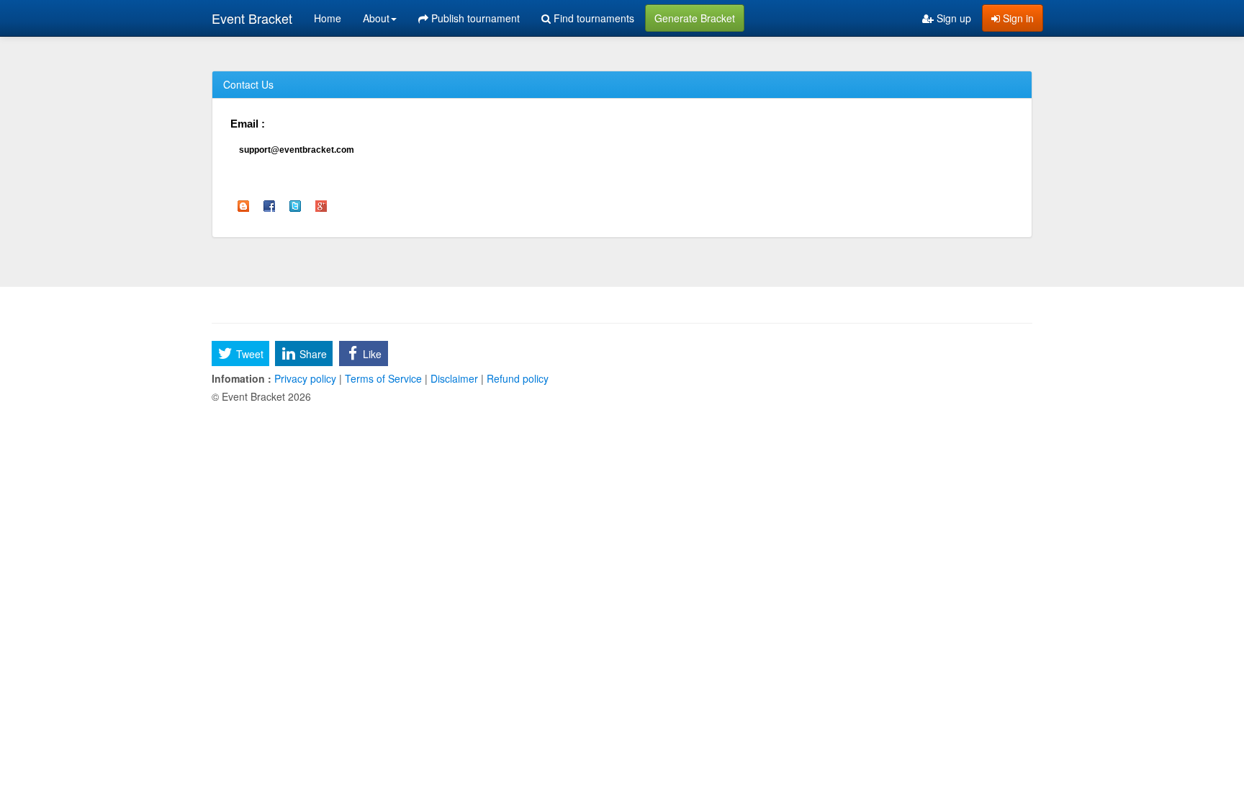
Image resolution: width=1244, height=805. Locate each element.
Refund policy (516, 378)
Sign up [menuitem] (952, 18)
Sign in (1017, 18)
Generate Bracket (694, 18)
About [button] (376, 18)
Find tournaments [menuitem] (592, 18)
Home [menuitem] (327, 18)
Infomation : (241, 378)
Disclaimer (454, 378)
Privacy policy (305, 378)
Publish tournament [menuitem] (474, 18)
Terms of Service (383, 378)
